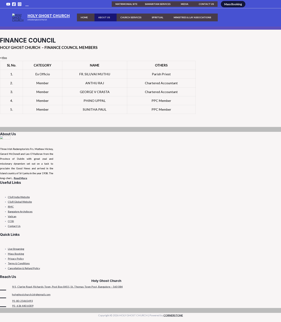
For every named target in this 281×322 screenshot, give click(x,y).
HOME (84, 17)
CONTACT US (206, 4)
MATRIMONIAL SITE (126, 4)
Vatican (12, 216)
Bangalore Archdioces (20, 211)
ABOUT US (104, 17)
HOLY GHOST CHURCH (48, 16)
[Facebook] (13, 4)
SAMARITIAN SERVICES (157, 4)
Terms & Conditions (19, 263)
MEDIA (184, 4)
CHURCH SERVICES (130, 17)
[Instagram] (19, 4)
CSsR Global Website (20, 201)
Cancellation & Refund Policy (24, 268)
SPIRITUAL (157, 17)
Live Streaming (16, 248)
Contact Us (14, 225)
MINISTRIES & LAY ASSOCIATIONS (192, 17)
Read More (20, 178)
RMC (11, 206)
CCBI (11, 221)
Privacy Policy (16, 258)
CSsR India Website (19, 196)
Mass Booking (16, 253)
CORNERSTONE (173, 315)
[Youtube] (8, 4)
